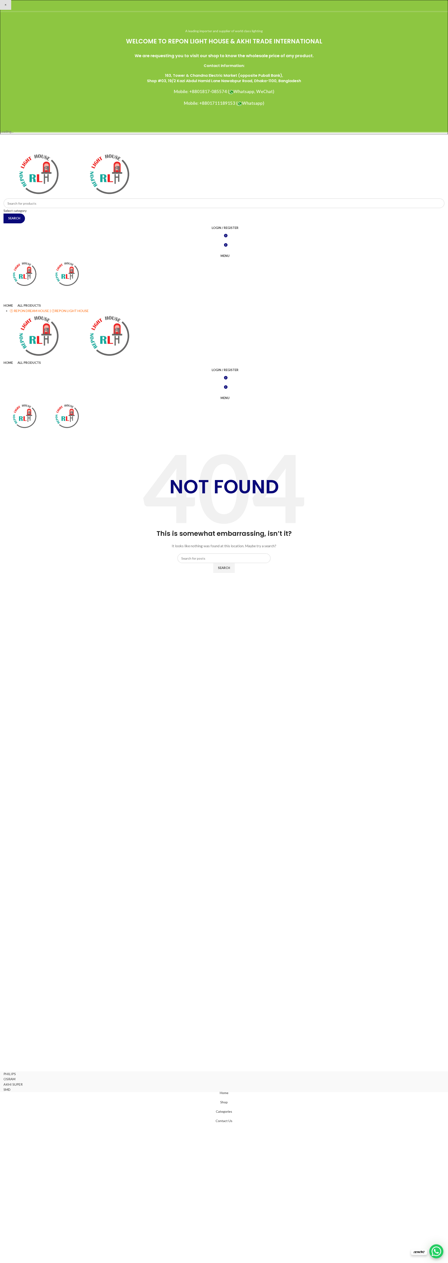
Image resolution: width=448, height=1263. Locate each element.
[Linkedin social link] (230, 148)
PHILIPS (10, 1074)
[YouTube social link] (230, 141)
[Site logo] (39, 175)
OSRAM (9, 1079)
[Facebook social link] (212, 141)
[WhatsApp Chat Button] (436, 1251)
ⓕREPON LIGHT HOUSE (70, 311)
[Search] (224, 293)
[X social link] (218, 141)
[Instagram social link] (224, 141)
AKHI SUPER (13, 1084)
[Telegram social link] (236, 148)
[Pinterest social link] (236, 141)
